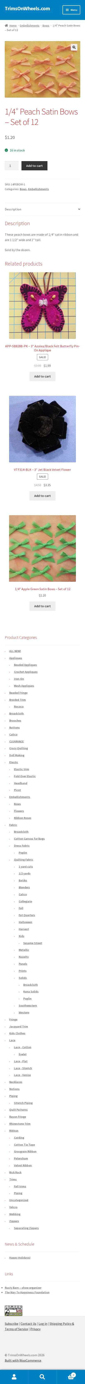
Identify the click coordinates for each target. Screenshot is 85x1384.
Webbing (14, 1214)
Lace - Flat (20, 1061)
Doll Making (16, 755)
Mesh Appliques (24, 686)
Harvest (24, 929)
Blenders (24, 887)
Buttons (14, 727)
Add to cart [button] (42, 376)
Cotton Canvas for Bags (29, 838)
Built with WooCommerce (23, 1360)
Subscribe (11, 1324)
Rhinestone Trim (20, 1123)
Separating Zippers (26, 1228)
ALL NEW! (15, 651)
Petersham (21, 1158)
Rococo (19, 706)
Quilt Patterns (18, 1110)
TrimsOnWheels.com (27, 8)
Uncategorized (18, 1200)
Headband (20, 783)
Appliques (15, 658)
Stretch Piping (23, 1103)
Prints (23, 971)
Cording (19, 1137)
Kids (21, 936)
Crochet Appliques (26, 672)
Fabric (13, 825)
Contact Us (28, 1324)
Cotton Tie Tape (24, 1144)
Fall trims (20, 1186)
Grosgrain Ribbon (25, 1151)
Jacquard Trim (18, 1026)
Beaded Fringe (18, 693)
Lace (12, 1040)
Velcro (13, 1207)
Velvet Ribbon (23, 1165)
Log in (43, 1324)
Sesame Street (32, 943)
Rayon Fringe (17, 1117)
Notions (14, 1089)
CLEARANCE (16, 741)
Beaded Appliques (25, 665)
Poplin (23, 852)
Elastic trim (21, 769)
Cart (65, 1373)
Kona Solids (31, 991)
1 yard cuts (26, 866)
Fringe (13, 1019)
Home (13, 25)
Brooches (15, 720)
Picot (17, 790)
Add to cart (34, 166)
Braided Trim (17, 700)
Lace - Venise (22, 1075)
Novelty (24, 957)
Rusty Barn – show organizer (23, 1287)
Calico (13, 734)
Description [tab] (13, 209)
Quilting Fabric (23, 859)
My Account (14, 1377)
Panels (23, 964)
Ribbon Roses (22, 818)
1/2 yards (25, 873)
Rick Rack (15, 1172)
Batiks (23, 880)
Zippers (14, 1221)
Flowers (19, 811)
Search (42, 1377)
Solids (23, 978)
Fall (21, 908)
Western (24, 1012)
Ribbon (13, 1130)
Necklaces (15, 1082)
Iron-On (19, 679)
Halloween (25, 922)
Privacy (35, 1329)
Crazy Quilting (18, 748)
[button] (74, 47)
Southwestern (28, 1005)
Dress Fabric (22, 845)
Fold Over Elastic (25, 776)
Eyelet (23, 1054)
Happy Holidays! (19, 1257)
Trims (13, 1179)
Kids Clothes (17, 1033)
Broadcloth (16, 713)
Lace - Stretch (23, 1068)
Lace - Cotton (22, 1047)
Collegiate (25, 901)
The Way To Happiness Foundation (27, 1292)
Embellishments (29, 25)
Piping (13, 1096)
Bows (45, 25)
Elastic (13, 762)
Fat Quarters (27, 915)
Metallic (24, 950)
